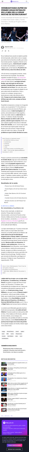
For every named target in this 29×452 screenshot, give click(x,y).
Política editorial (18, 432)
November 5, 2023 (7, 152)
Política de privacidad (8, 440)
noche (12, 333)
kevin (3, 333)
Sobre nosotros (10, 432)
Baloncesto (7, 415)
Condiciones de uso (21, 439)
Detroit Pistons (10, 331)
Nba (12, 415)
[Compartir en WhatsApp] (5, 51)
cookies (20, 440)
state (16, 336)
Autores (5, 433)
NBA (8, 333)
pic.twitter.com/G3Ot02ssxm (10, 269)
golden (22, 331)
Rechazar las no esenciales (14, 449)
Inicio (2, 415)
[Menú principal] (2, 1)
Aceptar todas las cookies (14, 445)
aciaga (3, 331)
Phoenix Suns (19, 333)
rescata (3, 336)
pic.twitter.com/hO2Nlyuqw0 (15, 148)
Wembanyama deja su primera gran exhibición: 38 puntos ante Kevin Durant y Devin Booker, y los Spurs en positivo (14, 350)
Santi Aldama (10, 336)
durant (17, 331)
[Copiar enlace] (2, 51)
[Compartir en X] (8, 51)
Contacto (9, 433)
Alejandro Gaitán (9, 46)
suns (21, 336)
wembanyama (5, 338)
